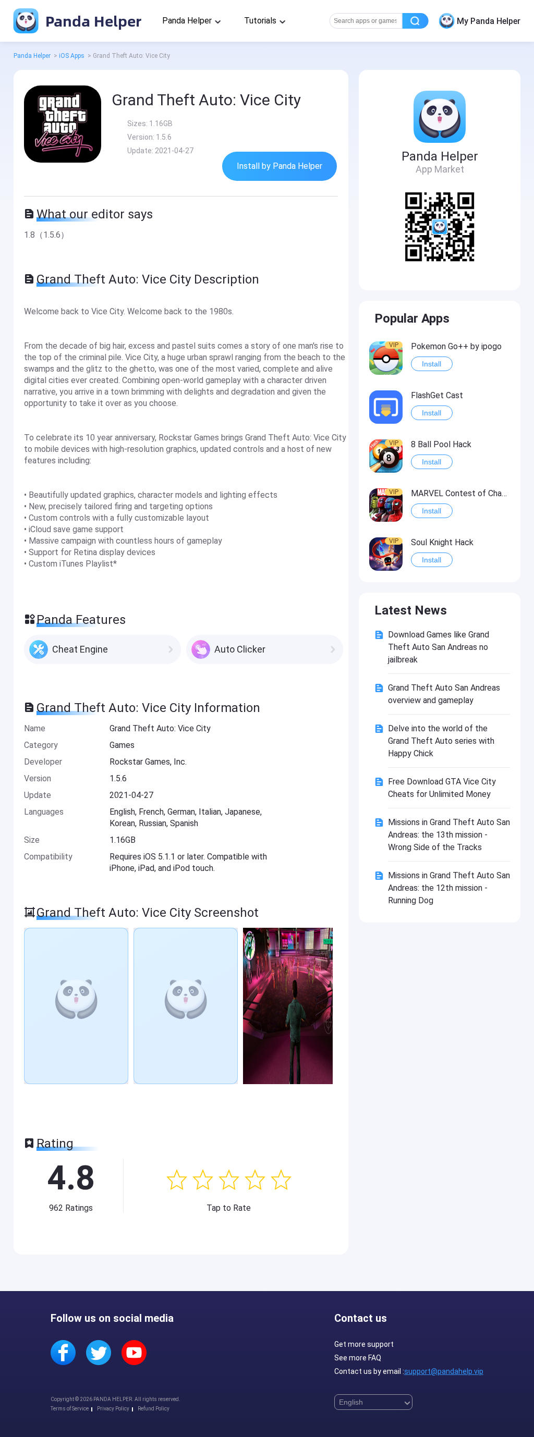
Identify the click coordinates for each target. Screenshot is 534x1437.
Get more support (364, 1344)
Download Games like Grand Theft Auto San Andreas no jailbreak (438, 647)
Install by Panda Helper (279, 166)
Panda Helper (91, 20)
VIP (393, 345)
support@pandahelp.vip (443, 1371)
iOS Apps (71, 55)
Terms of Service (70, 1408)
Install (431, 364)
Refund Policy (153, 1408)
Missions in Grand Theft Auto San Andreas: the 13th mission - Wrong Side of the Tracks (449, 834)
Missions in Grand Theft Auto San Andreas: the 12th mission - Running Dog (449, 887)
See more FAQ (357, 1358)
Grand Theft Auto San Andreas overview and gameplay (444, 694)
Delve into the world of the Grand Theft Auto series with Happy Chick (441, 740)
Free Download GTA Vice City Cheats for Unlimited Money (442, 788)
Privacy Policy (113, 1408)
